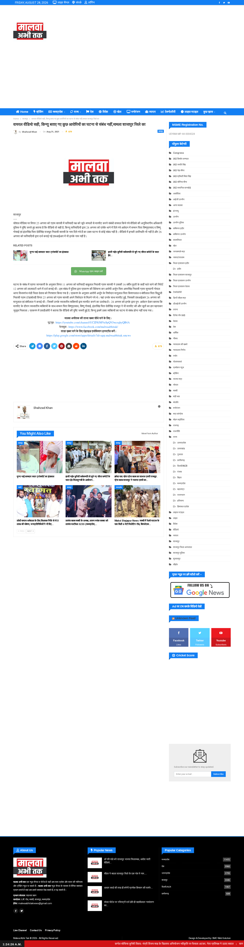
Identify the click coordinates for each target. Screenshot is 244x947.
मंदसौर (175, 402)
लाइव (175, 518)
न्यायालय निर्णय (179, 350)
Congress (178, 153)
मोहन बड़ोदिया (178, 419)
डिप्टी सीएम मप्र (179, 297)
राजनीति (176, 431)
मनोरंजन (135, 111)
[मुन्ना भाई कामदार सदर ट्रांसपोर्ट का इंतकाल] (20, 255)
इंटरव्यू (176, 211)
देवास (175, 321)
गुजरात (180, 454)
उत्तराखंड (181, 448)
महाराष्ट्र (180, 489)
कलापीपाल (177, 239)
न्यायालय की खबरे (180, 344)
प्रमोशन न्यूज (178, 367)
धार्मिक (175, 332)
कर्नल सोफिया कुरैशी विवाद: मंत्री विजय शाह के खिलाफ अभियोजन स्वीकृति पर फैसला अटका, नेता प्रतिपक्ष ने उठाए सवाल (156, 944)
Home (24, 111)
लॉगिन (91, 2)
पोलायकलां (177, 361)
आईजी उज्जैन (178, 199)
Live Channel (20, 930)
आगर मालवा (178, 205)
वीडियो (176, 529)
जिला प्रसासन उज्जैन (182, 280)
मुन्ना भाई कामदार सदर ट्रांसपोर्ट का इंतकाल (49, 251)
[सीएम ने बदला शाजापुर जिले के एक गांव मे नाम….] (95, 877)
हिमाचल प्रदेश (183, 506)
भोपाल (175, 384)
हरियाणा (180, 500)
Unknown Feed (185, 618)
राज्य (76, 111)
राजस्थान (181, 494)
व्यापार (152, 111)
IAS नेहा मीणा (178, 170)
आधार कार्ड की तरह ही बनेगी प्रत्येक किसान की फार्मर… (128, 887)
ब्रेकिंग (39, 111)
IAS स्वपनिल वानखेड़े (182, 187)
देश (91, 111)
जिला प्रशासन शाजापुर (182, 274)
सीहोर (175, 564)
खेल (119, 111)
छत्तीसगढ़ (181, 460)
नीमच (175, 338)
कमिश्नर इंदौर (178, 228)
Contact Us (36, 930)
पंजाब (179, 471)
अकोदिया (176, 193)
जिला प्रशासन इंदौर (181, 263)
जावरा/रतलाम (178, 257)
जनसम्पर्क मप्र (179, 251)
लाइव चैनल (63, 2)
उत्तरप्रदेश (181, 442)
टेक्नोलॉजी (170, 111)
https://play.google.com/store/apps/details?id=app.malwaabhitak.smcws (88, 335)
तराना (175, 309)
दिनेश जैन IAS (179, 315)
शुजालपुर (176, 558)
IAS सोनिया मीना (180, 182)
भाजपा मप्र (177, 379)
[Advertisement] (159, 31)
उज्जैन (176, 216)
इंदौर (179, 268)
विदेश (105, 111)
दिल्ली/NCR (182, 466)
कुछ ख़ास (208, 111)
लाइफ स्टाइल (191, 111)
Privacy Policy (52, 930)
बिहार (179, 477)
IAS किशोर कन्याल (181, 158)
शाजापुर (161, 131)
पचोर (175, 355)
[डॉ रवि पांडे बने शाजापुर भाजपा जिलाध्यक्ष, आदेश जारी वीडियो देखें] (95, 863)
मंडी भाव (176, 396)
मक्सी (19, 487)
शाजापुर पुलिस (179, 552)
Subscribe (218, 774)
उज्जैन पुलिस (178, 222)
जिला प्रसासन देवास (181, 286)
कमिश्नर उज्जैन (179, 234)
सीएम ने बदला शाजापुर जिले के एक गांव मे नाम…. (125, 873)
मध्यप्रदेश (58, 111)
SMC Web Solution (221, 938)
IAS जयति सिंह (179, 164)
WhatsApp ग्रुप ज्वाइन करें (91, 271)
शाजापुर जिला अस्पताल (182, 547)
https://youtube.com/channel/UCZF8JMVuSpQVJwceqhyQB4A (93, 322)
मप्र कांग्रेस (178, 413)
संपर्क (78, 2)
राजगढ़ (176, 425)
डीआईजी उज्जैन (179, 303)
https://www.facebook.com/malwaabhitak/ (93, 327)
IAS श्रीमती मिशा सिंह (182, 176)
